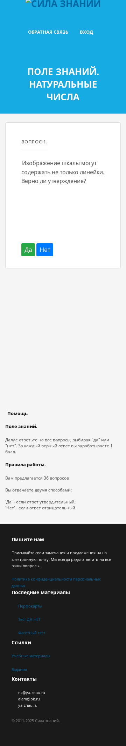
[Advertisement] (63, 346)
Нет (45, 249)
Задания (19, 669)
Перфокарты (30, 606)
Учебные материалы (31, 655)
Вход (86, 32)
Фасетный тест (31, 632)
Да (28, 249)
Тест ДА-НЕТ (29, 619)
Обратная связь (48, 32)
